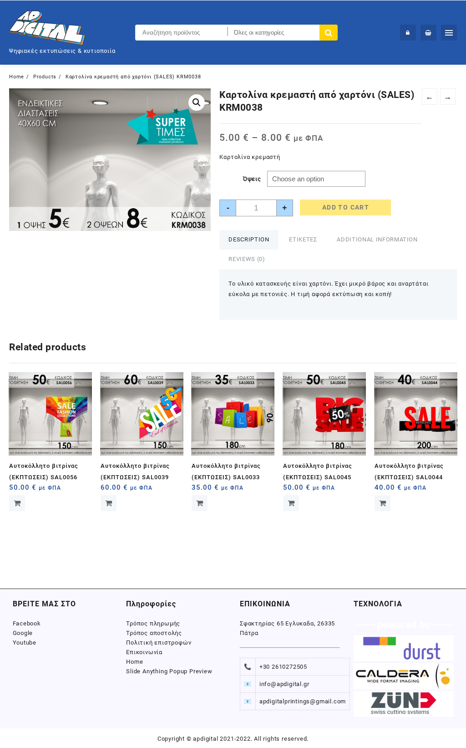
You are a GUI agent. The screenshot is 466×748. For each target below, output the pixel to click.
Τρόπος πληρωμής (153, 623)
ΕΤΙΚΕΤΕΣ (303, 239)
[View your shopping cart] (428, 33)
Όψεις (252, 178)
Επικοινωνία (144, 652)
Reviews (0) (246, 259)
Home (134, 661)
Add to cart (345, 207)
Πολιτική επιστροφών (158, 642)
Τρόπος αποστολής (154, 633)
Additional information (377, 239)
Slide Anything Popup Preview (169, 671)
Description (248, 239)
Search (328, 33)
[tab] (248, 240)
